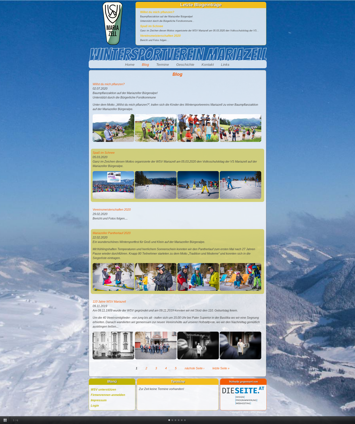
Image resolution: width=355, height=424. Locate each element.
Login (95, 405)
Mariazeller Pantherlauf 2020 (112, 233)
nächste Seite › (194, 368)
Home (130, 65)
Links (225, 65)
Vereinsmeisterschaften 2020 (160, 35)
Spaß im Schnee (151, 26)
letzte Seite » (220, 368)
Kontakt (208, 65)
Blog (145, 65)
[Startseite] (112, 43)
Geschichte (185, 65)
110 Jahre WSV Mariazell (109, 301)
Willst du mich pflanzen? (157, 12)
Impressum (98, 400)
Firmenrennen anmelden (108, 394)
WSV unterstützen (103, 389)
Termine (162, 65)
